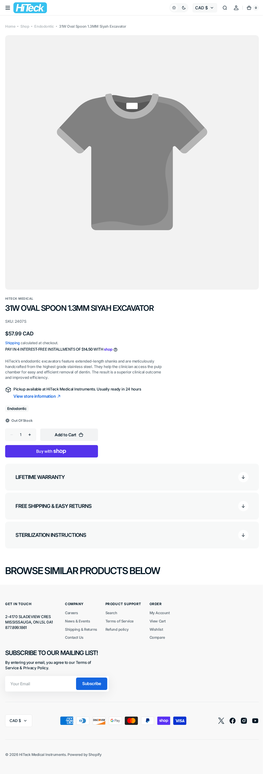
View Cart (158, 617)
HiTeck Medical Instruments (42, 750)
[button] (7, 7)
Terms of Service (119, 617)
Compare (157, 633)
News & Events (77, 617)
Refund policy (116, 625)
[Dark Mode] (175, 7)
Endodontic (44, 26)
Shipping (12, 339)
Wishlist (156, 625)
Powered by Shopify (84, 750)
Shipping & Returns (81, 625)
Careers (71, 609)
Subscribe (91, 679)
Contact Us (74, 633)
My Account (160, 609)
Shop (24, 26)
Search (111, 609)
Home (10, 26)
